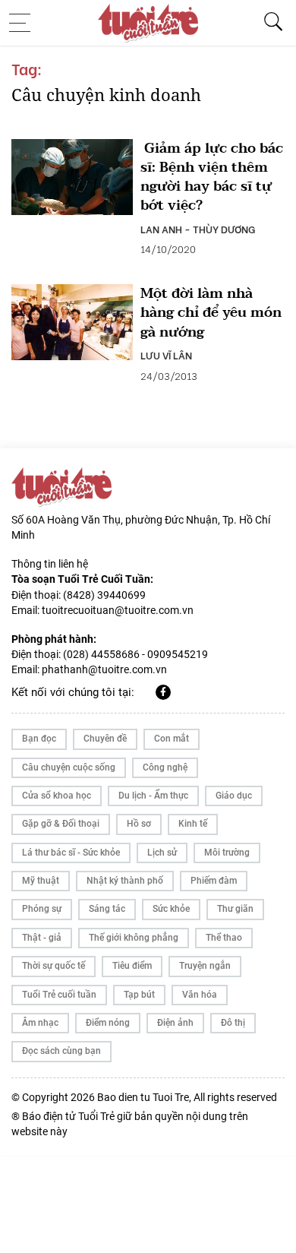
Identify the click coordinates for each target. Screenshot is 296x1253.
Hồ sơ (139, 823)
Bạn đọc (39, 738)
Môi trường (227, 852)
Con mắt (171, 738)
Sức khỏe (171, 908)
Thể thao (224, 937)
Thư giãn (235, 908)
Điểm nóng (108, 1022)
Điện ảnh (175, 1022)
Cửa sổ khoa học (56, 795)
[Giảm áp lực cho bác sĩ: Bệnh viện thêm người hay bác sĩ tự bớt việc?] (72, 177)
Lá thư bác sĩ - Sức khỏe (71, 852)
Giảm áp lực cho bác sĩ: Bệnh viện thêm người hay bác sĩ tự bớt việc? (211, 177)
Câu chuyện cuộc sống (68, 767)
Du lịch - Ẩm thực (153, 795)
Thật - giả (41, 937)
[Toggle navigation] (24, 23)
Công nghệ (165, 767)
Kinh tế (192, 823)
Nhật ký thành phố (125, 880)
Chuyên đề (105, 738)
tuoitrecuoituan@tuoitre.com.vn (118, 610)
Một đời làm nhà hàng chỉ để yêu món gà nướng (211, 313)
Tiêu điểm (132, 965)
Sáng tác (107, 908)
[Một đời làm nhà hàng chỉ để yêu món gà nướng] (72, 322)
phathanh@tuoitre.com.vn (104, 669)
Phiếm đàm (214, 880)
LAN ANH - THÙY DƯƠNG (197, 229)
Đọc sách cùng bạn (61, 1051)
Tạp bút (139, 994)
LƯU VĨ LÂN (166, 355)
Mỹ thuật (40, 880)
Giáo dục (234, 795)
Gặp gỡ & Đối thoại (60, 823)
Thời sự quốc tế (53, 965)
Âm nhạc (40, 1022)
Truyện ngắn (205, 965)
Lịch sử (162, 852)
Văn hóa (199, 994)
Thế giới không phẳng (133, 937)
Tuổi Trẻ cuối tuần (59, 994)
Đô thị (233, 1022)
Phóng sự (41, 908)
